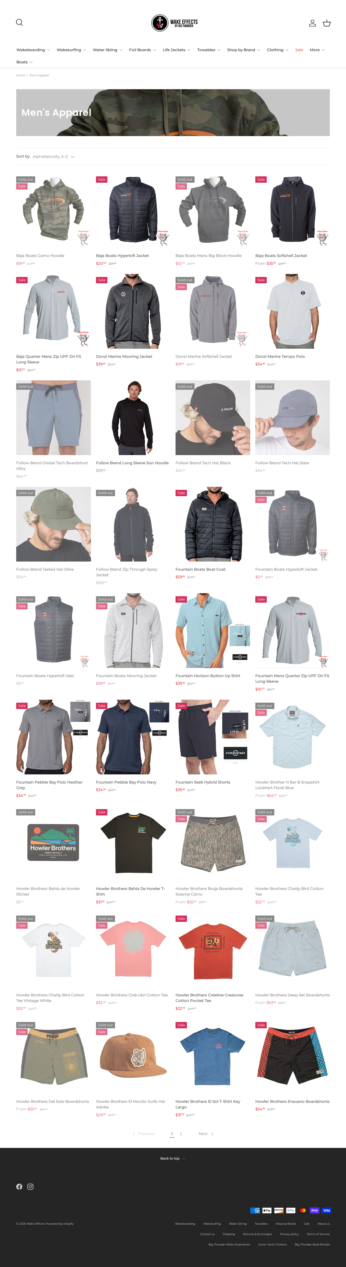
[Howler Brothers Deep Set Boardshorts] (292, 949)
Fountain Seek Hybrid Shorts (203, 782)
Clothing (275, 49)
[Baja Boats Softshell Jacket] (292, 210)
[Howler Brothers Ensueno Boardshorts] (292, 1056)
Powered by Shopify (60, 1223)
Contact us (207, 1234)
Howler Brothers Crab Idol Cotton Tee (132, 995)
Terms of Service (318, 1234)
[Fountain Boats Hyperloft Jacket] (292, 524)
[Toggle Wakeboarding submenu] (48, 50)
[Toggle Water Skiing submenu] (121, 50)
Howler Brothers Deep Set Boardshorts (292, 995)
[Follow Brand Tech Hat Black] (213, 417)
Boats (22, 62)
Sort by (23, 156)
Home (20, 75)
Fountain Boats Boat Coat (200, 569)
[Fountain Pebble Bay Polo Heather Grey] (53, 737)
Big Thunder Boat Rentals (312, 1244)
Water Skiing (105, 49)
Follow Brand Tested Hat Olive (45, 569)
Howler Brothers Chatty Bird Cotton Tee (289, 891)
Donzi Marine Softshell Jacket (204, 356)
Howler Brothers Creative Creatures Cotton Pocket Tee (209, 998)
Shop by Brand (241, 49)
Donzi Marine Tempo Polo (280, 356)
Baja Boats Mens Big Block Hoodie (209, 255)
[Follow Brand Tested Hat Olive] (53, 524)
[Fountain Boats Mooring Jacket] (133, 630)
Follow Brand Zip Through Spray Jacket (126, 572)
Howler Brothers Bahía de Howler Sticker (48, 891)
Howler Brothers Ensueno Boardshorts (292, 1101)
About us (324, 1223)
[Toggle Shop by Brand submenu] (259, 50)
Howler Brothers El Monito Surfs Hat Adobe (130, 1104)
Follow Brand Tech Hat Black (203, 462)
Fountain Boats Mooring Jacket (126, 675)
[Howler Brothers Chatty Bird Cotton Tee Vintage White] (53, 949)
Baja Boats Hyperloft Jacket (122, 255)
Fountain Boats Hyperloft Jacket (286, 569)
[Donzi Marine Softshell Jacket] (213, 311)
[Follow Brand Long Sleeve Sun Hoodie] (133, 417)
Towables (206, 49)
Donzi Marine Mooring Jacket (124, 356)
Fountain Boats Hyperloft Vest (45, 675)
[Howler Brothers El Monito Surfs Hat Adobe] (133, 1056)
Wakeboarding (30, 49)
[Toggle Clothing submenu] (287, 50)
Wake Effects (36, 1223)
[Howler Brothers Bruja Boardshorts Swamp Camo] (213, 843)
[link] (143, 1134)
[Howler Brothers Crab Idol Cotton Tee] (133, 949)
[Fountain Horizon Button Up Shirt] (213, 630)
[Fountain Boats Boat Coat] (213, 524)
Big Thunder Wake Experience (229, 1244)
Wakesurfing (69, 49)
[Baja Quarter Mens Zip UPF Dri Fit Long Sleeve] (53, 311)
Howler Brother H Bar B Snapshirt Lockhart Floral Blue (287, 785)
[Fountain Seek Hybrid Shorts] (213, 737)
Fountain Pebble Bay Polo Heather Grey (49, 785)
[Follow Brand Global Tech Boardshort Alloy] (53, 417)
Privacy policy (289, 1234)
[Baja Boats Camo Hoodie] (53, 210)
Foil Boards (140, 49)
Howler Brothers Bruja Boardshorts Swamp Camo (209, 891)
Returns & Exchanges (257, 1234)
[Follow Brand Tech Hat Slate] (292, 417)
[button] (326, 23)
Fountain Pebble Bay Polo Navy (126, 782)
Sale (299, 49)
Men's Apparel (39, 75)
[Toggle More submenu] (323, 50)
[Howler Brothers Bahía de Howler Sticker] (53, 843)
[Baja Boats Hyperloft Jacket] (133, 210)
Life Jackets (174, 49)
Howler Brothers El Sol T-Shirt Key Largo (208, 1104)
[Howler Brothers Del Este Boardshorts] (53, 1056)
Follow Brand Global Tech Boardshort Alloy (52, 465)
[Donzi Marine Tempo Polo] (292, 311)
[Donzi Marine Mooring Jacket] (133, 311)
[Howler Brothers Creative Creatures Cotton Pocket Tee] (213, 949)
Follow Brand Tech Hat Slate (282, 462)
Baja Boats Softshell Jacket (281, 255)
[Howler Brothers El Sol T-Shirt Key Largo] (213, 1056)
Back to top (170, 1158)
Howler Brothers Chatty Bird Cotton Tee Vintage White (50, 998)
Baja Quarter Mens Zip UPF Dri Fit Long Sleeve (48, 359)
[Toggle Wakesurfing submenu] (85, 50)
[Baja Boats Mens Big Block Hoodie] (213, 210)
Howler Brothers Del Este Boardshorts (52, 1101)
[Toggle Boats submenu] (31, 62)
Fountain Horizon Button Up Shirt (208, 675)
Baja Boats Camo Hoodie (40, 255)
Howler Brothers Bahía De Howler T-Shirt (130, 891)
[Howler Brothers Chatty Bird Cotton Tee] (292, 843)
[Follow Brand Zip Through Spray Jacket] (133, 524)
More (315, 49)
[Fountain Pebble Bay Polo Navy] (133, 737)
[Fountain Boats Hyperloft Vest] (53, 630)
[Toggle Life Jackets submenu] (189, 50)
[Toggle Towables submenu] (219, 50)
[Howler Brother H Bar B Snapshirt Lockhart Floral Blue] (292, 737)
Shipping (229, 1234)
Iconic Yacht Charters (272, 1244)
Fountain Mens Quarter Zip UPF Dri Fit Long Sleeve (292, 678)
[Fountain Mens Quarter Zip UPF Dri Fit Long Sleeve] (292, 630)
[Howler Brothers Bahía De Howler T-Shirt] (133, 843)
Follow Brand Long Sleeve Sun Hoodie (132, 462)
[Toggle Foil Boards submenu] (154, 50)
